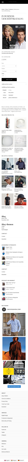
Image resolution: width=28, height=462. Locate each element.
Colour (3, 68)
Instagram (4, 435)
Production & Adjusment (7, 418)
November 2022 (5, 220)
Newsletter (4, 239)
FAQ (3, 446)
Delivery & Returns (6, 452)
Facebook (4, 429)
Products (11, 9)
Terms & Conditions (6, 398)
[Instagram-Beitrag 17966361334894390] (14, 372)
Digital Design (5, 415)
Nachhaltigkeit (5, 229)
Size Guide (4, 449)
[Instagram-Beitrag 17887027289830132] (14, 348)
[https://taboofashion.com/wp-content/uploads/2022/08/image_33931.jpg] (14, 41)
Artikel (3, 226)
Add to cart (9, 79)
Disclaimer (4, 406)
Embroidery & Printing (6, 421)
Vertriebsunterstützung (7, 53)
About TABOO (5, 396)
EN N (12, 92)
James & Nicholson (13, 97)
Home (3, 9)
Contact (3, 236)
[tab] (14, 84)
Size (3, 63)
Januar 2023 (4, 218)
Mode (3, 228)
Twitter (3, 432)
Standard (11, 95)
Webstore (4, 443)
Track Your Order (5, 404)
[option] (14, 41)
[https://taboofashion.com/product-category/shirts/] (14, 324)
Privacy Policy (5, 401)
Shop (6, 9)
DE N (10, 92)
